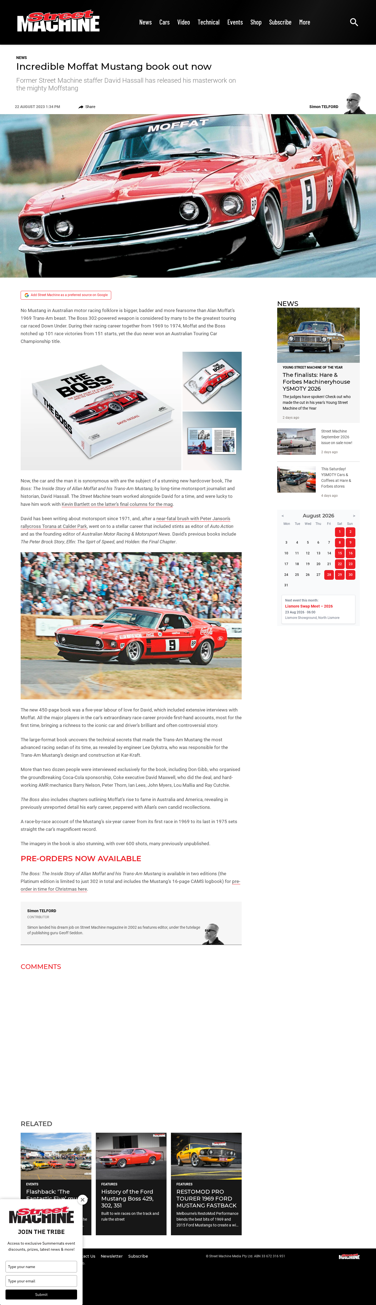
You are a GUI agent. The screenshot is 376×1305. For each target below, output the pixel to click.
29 (340, 575)
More (304, 22)
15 (340, 553)
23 (351, 564)
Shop (255, 22)
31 (286, 585)
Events (235, 22)
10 (286, 553)
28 (329, 575)
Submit (41, 1294)
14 (329, 553)
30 (351, 575)
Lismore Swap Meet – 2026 (309, 606)
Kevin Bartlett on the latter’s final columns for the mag (117, 504)
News (145, 22)
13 (318, 553)
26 (308, 575)
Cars (164, 22)
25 (297, 575)
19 (308, 564)
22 (340, 564)
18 (297, 564)
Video (183, 22)
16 (351, 553)
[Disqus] (131, 1042)
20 (318, 564)
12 (308, 553)
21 (329, 564)
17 (286, 564)
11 (297, 553)
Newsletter (112, 1256)
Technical (209, 22)
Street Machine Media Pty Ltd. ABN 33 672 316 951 (247, 1256)
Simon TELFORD (41, 911)
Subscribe (280, 22)
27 (318, 575)
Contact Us (84, 1256)
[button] (101, 411)
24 (286, 575)
